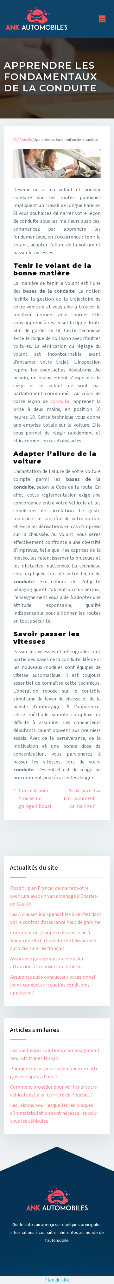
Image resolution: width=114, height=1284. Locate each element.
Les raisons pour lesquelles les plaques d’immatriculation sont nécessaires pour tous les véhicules (54, 1113)
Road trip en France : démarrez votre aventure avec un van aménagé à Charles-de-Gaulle (54, 896)
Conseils (25, 139)
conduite (59, 401)
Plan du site (57, 1279)
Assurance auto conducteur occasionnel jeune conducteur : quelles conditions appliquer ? (52, 985)
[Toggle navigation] (102, 19)
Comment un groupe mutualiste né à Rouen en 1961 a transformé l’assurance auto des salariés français (53, 940)
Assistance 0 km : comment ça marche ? (79, 798)
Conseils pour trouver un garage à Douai (35, 798)
